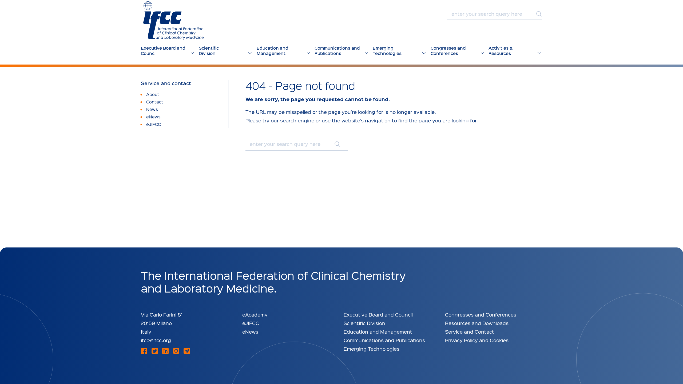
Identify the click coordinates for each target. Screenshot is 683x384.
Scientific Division (364, 323)
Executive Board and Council (378, 314)
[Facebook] (144, 351)
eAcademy (255, 314)
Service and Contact (469, 331)
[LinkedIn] (165, 351)
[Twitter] (155, 351)
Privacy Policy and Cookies (477, 340)
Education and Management (378, 331)
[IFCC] (173, 20)
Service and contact (166, 83)
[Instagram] (176, 351)
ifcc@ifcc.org (156, 340)
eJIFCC (250, 323)
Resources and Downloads (477, 323)
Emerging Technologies (371, 348)
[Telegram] (187, 351)
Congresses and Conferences (480, 314)
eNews (250, 331)
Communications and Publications (384, 340)
